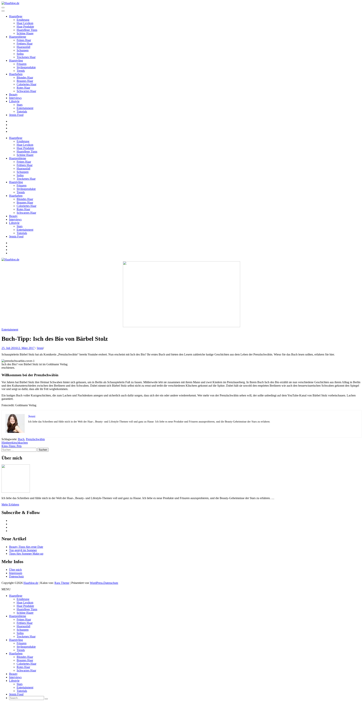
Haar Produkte (25, 26)
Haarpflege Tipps (27, 30)
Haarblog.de (30, 582)
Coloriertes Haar (26, 84)
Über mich (15, 569)
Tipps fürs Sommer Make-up (26, 553)
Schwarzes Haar (26, 91)
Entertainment (25, 108)
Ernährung (23, 19)
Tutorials (22, 111)
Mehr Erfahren (10, 504)
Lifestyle (14, 101)
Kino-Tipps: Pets (12, 446)
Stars (19, 104)
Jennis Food (16, 114)
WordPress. (96, 582)
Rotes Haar (23, 87)
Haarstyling (16, 60)
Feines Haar (24, 40)
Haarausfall (23, 47)
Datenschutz (16, 576)
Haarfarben (15, 74)
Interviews (15, 97)
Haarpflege (15, 16)
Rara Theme (61, 582)
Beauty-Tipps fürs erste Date (26, 546)
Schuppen (23, 50)
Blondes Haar (25, 77)
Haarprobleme (17, 36)
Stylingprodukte (26, 67)
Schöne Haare (25, 33)
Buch (21, 439)
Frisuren (21, 64)
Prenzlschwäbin (35, 439)
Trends (21, 70)
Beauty (13, 94)
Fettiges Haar (25, 43)
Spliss (20, 53)
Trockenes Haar (26, 57)
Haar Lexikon (25, 23)
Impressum (15, 573)
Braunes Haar (25, 80)
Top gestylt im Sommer (23, 550)
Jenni (40, 348)
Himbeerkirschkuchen (15, 442)
